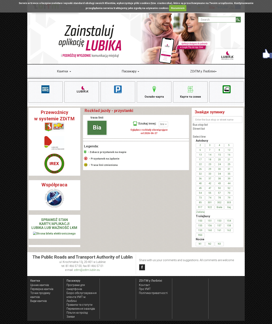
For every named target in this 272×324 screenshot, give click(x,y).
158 (229, 225)
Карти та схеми (190, 96)
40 (200, 183)
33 (209, 173)
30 (219, 169)
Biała (219, 207)
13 (200, 154)
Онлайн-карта (154, 96)
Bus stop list (200, 124)
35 (229, 173)
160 (210, 230)
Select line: (199, 136)
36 (200, 178)
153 (219, 220)
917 (200, 207)
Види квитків (38, 301)
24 (219, 164)
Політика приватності (153, 293)
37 (209, 178)
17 (200, 159)
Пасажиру (129, 71)
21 (229, 159)
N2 (209, 243)
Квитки (62, 71)
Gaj (229, 207)
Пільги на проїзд (77, 312)
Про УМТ (145, 289)
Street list (199, 128)
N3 (219, 243)
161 (219, 230)
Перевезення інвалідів (81, 308)
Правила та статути (79, 304)
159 (200, 230)
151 (210, 220)
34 (219, 173)
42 (209, 183)
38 (219, 178)
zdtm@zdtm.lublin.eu (87, 269)
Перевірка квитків (41, 289)
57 (219, 193)
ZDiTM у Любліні (202, 71)
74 (209, 197)
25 (229, 164)
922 (210, 207)
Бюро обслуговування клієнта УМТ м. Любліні (82, 297)
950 (200, 235)
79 (229, 197)
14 (209, 154)
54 (200, 193)
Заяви (71, 316)
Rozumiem (178, 8)
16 (229, 154)
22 (200, 164)
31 (229, 169)
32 (200, 173)
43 (219, 183)
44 (229, 183)
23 (209, 164)
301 (210, 202)
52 (229, 188)
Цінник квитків (39, 285)
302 (219, 202)
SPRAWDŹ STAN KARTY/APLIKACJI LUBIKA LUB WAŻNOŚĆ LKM (54, 224)
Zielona (200, 212)
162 (229, 230)
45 (200, 188)
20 (219, 159)
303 (229, 202)
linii (162, 124)
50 (219, 188)
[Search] (238, 19)
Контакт (144, 285)
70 (229, 193)
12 (229, 150)
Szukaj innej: (147, 123)
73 (200, 197)
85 (200, 202)
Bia (97, 127)
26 (200, 169)
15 (219, 154)
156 (210, 225)
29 (209, 169)
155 (200, 225)
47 (209, 188)
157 (219, 225)
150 (200, 220)
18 (209, 159)
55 (209, 193)
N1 (200, 243)
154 (229, 220)
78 (219, 197)
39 (229, 178)
